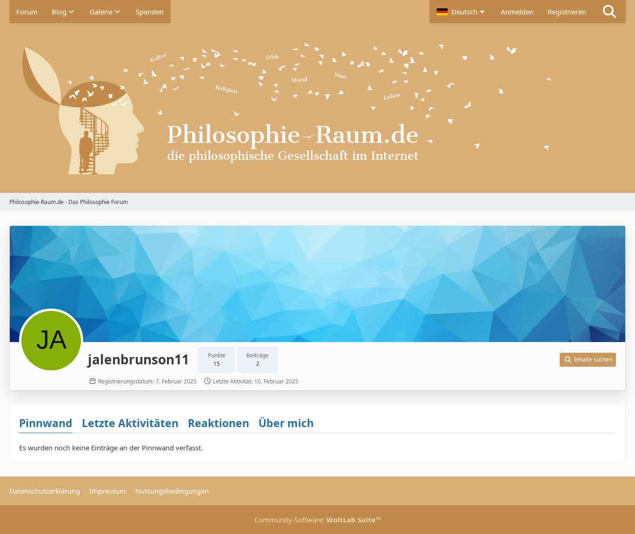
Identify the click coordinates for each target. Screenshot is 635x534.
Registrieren (567, 11)
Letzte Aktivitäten (130, 422)
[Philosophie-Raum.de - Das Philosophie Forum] (317, 108)
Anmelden (517, 11)
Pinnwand (46, 422)
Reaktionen (218, 422)
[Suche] (609, 11)
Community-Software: (317, 519)
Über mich (286, 422)
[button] (462, 11)
